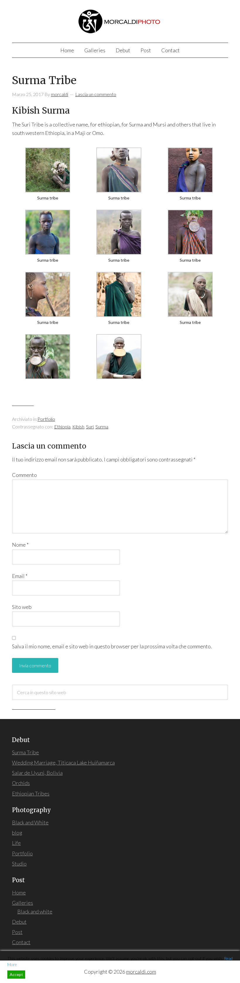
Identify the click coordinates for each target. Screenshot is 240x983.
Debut (19, 921)
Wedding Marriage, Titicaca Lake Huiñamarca (63, 762)
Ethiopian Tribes (30, 793)
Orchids (21, 783)
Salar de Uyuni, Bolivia (37, 773)
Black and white (34, 911)
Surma (101, 426)
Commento (24, 475)
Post (17, 932)
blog (17, 832)
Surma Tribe (25, 752)
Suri (90, 426)
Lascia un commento (95, 94)
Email (20, 576)
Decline (37, 974)
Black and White (30, 822)
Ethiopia (62, 426)
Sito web (22, 607)
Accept (16, 974)
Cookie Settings (216, 974)
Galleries (22, 902)
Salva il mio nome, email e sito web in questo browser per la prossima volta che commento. (112, 646)
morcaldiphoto (120, 20)
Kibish (78, 426)
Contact (21, 942)
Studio (19, 863)
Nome (20, 544)
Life (16, 843)
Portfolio (46, 419)
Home (19, 892)
